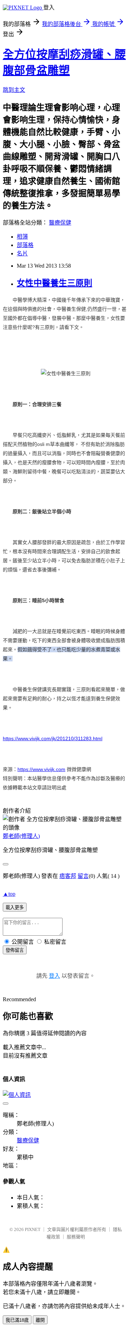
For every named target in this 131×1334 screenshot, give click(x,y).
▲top (9, 894)
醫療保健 (60, 223)
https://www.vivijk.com (41, 769)
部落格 (25, 245)
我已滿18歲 (17, 1320)
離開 (40, 1320)
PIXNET (33, 1229)
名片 (22, 253)
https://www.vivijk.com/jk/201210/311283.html (52, 738)
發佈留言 (15, 950)
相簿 (22, 237)
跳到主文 (14, 90)
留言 (83, 876)
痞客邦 (67, 876)
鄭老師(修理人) (21, 836)
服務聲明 (76, 1236)
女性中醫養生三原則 (54, 283)
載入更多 (15, 907)
